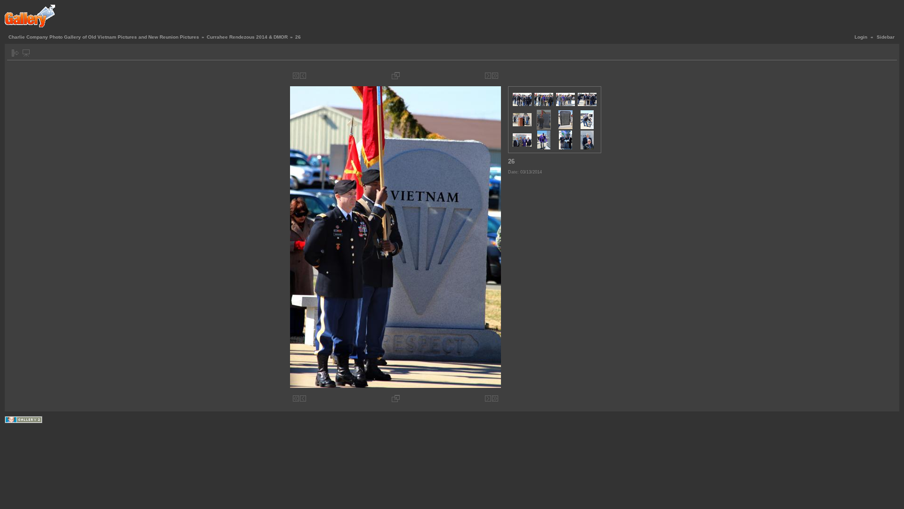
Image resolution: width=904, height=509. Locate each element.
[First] (295, 75)
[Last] (495, 75)
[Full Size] (396, 75)
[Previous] (303, 75)
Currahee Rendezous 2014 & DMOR (247, 37)
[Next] (488, 75)
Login (861, 37)
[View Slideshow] (26, 53)
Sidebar (886, 37)
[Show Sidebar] (15, 53)
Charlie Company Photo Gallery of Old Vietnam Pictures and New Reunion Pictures (103, 37)
